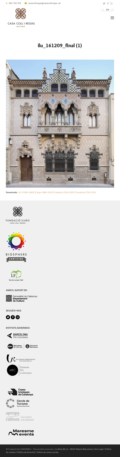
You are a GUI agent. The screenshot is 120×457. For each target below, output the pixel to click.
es (112, 9)
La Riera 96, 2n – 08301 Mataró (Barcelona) (74, 449)
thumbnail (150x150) (86, 192)
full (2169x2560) (26, 192)
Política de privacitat (26, 452)
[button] (112, 17)
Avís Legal (98, 449)
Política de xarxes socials (47, 452)
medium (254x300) (64, 192)
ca (102, 9)
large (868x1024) (44, 192)
